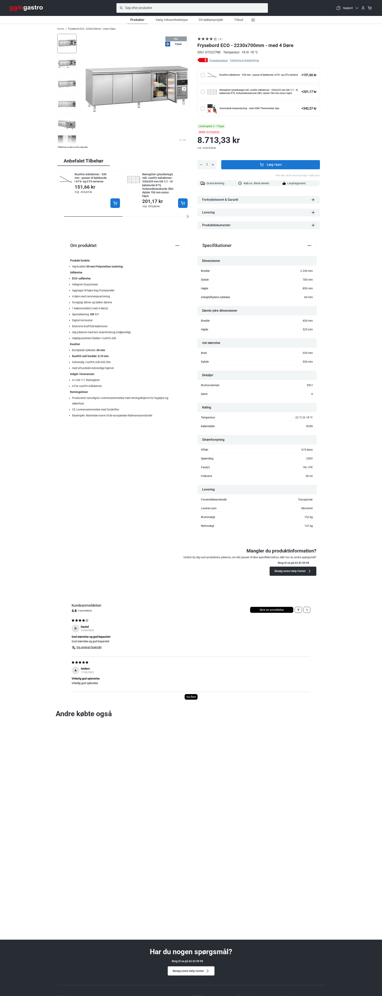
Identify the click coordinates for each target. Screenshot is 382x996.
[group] (67, 43)
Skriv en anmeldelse (272, 609)
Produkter (137, 20)
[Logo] (26, 8)
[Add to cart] (115, 203)
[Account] (363, 8)
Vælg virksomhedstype (172, 20)
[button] (187, 216)
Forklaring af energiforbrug (244, 60)
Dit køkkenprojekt (211, 20)
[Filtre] (298, 610)
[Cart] (370, 8)
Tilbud (238, 20)
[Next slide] (184, 89)
